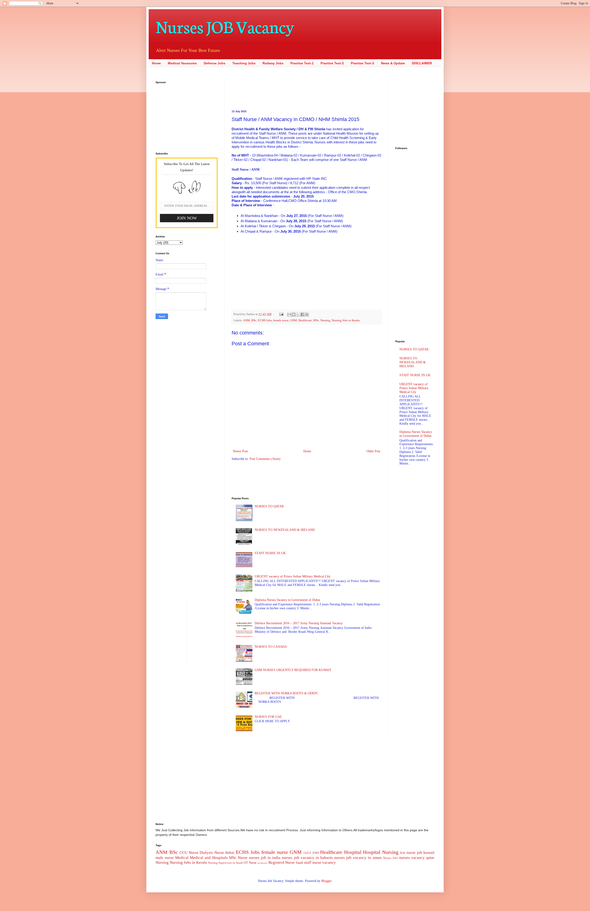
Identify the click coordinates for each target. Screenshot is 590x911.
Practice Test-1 (302, 63)
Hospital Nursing (380, 852)
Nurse (243, 857)
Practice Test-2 (332, 63)
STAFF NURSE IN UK (270, 553)
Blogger (326, 881)
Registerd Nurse (281, 862)
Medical (182, 857)
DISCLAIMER (422, 63)
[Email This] (289, 314)
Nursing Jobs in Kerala (346, 320)
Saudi (299, 862)
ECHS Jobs (265, 320)
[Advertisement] (278, 91)
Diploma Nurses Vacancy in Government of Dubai (287, 600)
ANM (246, 320)
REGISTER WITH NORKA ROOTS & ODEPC (286, 693)
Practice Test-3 (362, 63)
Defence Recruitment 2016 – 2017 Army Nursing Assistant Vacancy (299, 623)
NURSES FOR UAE (268, 717)
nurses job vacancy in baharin (307, 857)
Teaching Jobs (244, 63)
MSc (316, 320)
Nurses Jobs (390, 858)
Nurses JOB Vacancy (225, 26)
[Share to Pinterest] (306, 314)
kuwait (428, 852)
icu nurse (408, 852)
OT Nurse (250, 862)
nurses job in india (264, 857)
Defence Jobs (214, 63)
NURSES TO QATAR (269, 506)
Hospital (352, 852)
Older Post (373, 451)
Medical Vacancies (182, 63)
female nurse (281, 320)
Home (156, 63)
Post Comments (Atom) (265, 459)
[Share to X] (298, 314)
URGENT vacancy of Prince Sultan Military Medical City (292, 576)
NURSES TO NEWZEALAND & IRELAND (285, 530)
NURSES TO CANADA (271, 646)
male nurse (165, 857)
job (419, 852)
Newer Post (240, 451)
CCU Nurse (189, 852)
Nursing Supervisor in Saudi (225, 862)
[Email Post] (281, 314)
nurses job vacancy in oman (357, 857)
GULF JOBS (311, 853)
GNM (293, 320)
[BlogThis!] (293, 314)
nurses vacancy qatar (416, 857)
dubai (229, 852)
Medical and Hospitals (208, 857)
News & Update (393, 63)
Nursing (325, 320)
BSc (254, 320)
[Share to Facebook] (302, 314)
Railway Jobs (273, 63)
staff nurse (312, 862)
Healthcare (305, 320)
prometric (262, 862)
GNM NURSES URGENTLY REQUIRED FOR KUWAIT (293, 670)
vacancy (329, 862)
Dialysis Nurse (212, 852)
